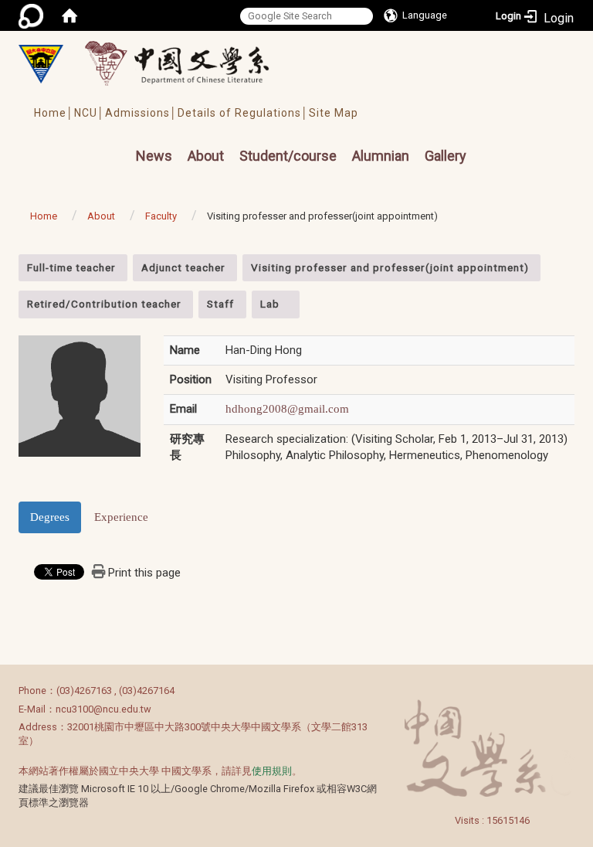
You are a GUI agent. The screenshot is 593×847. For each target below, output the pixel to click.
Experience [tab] (121, 517)
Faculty (161, 216)
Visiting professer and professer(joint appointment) (390, 267)
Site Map (333, 113)
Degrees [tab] (49, 517)
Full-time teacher (71, 267)
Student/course (288, 156)
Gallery (445, 156)
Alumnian (380, 156)
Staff (220, 304)
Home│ (54, 113)
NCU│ (89, 113)
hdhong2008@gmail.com (287, 409)
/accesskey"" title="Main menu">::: (109, 141)
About (206, 156)
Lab (270, 304)
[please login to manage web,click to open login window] (31, 15)
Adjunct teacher (183, 267)
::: (10, 262)
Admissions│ (141, 113)
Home (43, 216)
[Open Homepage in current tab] (69, 15)
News (154, 156)
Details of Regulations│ (243, 113)
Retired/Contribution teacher (104, 304)
